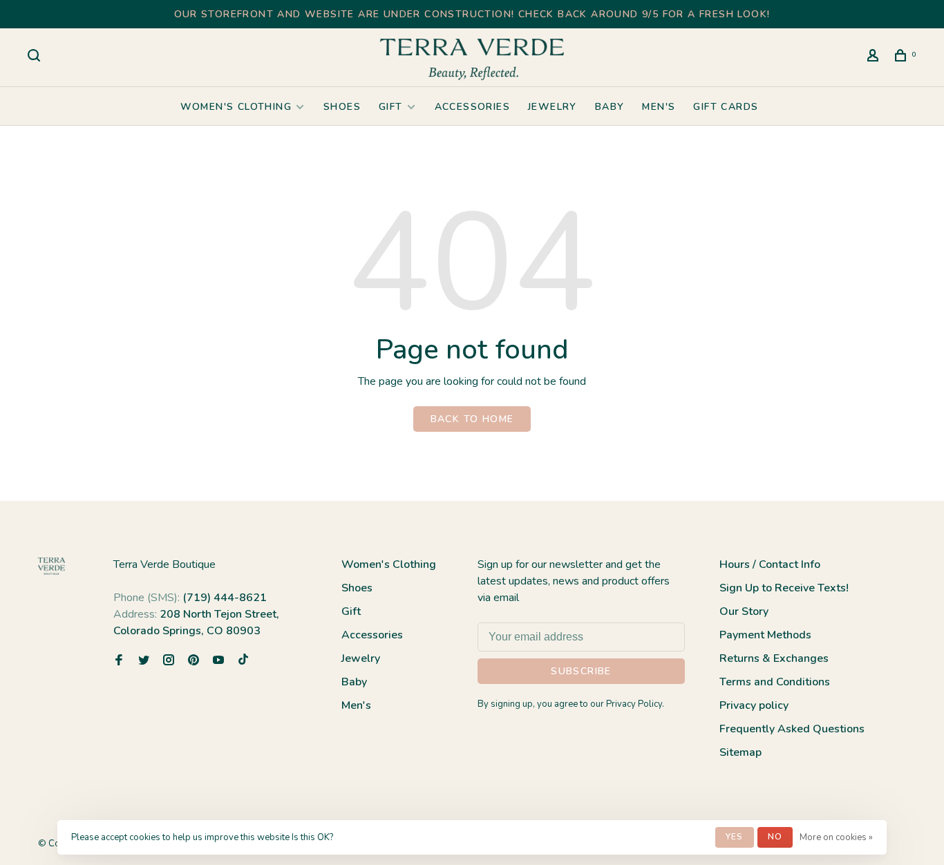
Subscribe (581, 671)
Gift (391, 106)
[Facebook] (118, 661)
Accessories (472, 106)
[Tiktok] (243, 661)
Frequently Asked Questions (792, 728)
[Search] (36, 57)
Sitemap (740, 752)
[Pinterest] (193, 661)
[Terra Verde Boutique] (51, 566)
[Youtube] (218, 661)
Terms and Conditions (774, 682)
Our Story (743, 611)
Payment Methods (765, 635)
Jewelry (552, 106)
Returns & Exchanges (774, 658)
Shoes (342, 106)
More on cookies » (836, 837)
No (775, 836)
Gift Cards (725, 106)
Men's (658, 106)
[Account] (875, 57)
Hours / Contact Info (769, 564)
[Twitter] (143, 661)
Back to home (472, 419)
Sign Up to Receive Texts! (784, 588)
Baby (610, 106)
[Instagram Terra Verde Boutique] (168, 661)
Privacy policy (754, 705)
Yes (735, 836)
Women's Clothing (236, 106)
